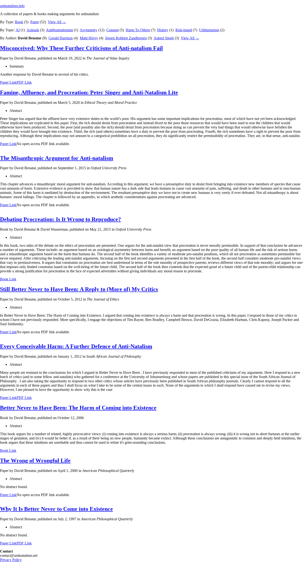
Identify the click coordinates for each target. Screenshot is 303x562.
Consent (112, 30)
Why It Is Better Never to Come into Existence (56, 509)
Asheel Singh (164, 38)
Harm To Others (138, 30)
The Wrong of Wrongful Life (35, 460)
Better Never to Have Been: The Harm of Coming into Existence (78, 408)
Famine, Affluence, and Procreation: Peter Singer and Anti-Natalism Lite (89, 92)
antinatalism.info (12, 6)
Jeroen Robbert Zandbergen (126, 38)
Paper (34, 22)
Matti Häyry (89, 38)
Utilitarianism (209, 30)
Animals (33, 30)
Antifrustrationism (59, 30)
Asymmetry (88, 30)
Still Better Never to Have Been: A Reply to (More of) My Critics (79, 289)
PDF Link (24, 82)
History (162, 30)
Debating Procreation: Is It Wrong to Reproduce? (60, 219)
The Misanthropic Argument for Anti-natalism (56, 158)
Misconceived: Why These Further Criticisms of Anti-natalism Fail (81, 48)
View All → (57, 22)
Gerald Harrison (61, 38)
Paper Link (8, 82)
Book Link (8, 279)
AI (18, 30)
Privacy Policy (11, 560)
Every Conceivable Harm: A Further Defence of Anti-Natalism (76, 346)
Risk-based (183, 30)
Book (19, 22)
